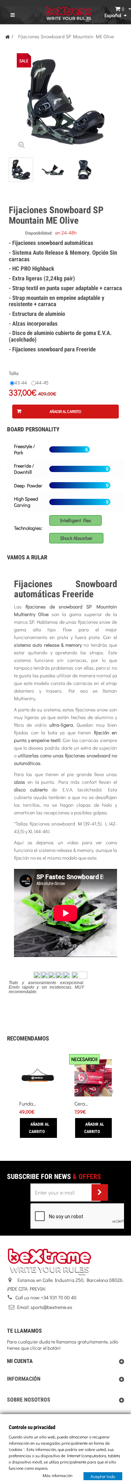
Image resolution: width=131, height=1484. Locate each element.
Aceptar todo (102, 1476)
